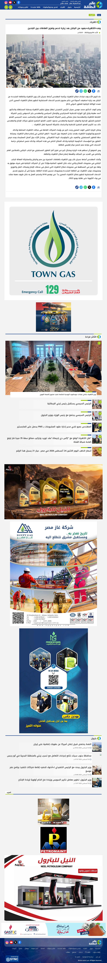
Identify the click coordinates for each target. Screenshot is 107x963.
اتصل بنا (77, 956)
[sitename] (95, 942)
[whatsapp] (77, 91)
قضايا (20, 948)
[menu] (10, 7)
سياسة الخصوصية (87, 956)
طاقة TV (87, 952)
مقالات (68, 952)
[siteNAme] (92, 4)
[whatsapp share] (85, 91)
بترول (70, 7)
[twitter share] (89, 91)
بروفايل (27, 948)
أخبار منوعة (34, 948)
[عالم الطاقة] (99, 15)
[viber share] (81, 91)
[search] (6, 7)
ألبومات (14, 948)
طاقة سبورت (96, 952)
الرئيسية (77, 7)
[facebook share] (93, 91)
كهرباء (62, 7)
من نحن (98, 956)
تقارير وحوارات (23, 7)
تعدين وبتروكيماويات (50, 7)
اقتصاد (43, 948)
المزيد (9, 792)
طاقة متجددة (35, 7)
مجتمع (74, 952)
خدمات (81, 952)
